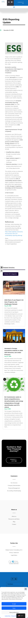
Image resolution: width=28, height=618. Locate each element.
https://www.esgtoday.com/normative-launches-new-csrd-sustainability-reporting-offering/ (14, 233)
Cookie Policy (7, 616)
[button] (25, 589)
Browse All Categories (10, 274)
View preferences (14, 612)
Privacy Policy (14, 616)
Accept (14, 604)
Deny (14, 608)
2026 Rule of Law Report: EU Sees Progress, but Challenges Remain (13, 302)
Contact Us (21, 3)
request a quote (13, 460)
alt (5, 282)
